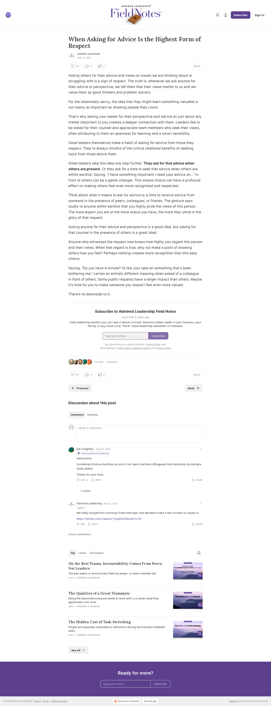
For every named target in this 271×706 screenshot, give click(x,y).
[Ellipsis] (201, 449)
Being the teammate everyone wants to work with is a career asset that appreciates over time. (113, 600)
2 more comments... (80, 534)
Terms (46, 701)
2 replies (86, 491)
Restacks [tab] (92, 414)
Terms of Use (153, 344)
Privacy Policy (163, 348)
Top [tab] (73, 553)
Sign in (259, 15)
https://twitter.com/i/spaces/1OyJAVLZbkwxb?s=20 (109, 518)
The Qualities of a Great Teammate (99, 593)
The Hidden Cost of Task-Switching (99, 622)
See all (75, 650)
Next (191, 388)
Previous (82, 388)
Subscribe (240, 15)
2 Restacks (111, 362)
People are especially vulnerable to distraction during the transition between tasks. (116, 628)
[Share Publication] (225, 15)
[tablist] (84, 414)
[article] (135, 573)
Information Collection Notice (134, 348)
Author (81, 507)
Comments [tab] (77, 414)
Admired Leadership (88, 54)
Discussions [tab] (97, 553)
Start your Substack (128, 701)
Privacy (37, 701)
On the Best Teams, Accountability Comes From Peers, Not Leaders (115, 566)
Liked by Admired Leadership (95, 453)
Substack (233, 701)
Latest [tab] (82, 553)
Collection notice (59, 701)
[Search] (217, 15)
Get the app (150, 701)
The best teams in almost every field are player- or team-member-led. (112, 573)
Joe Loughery (85, 449)
